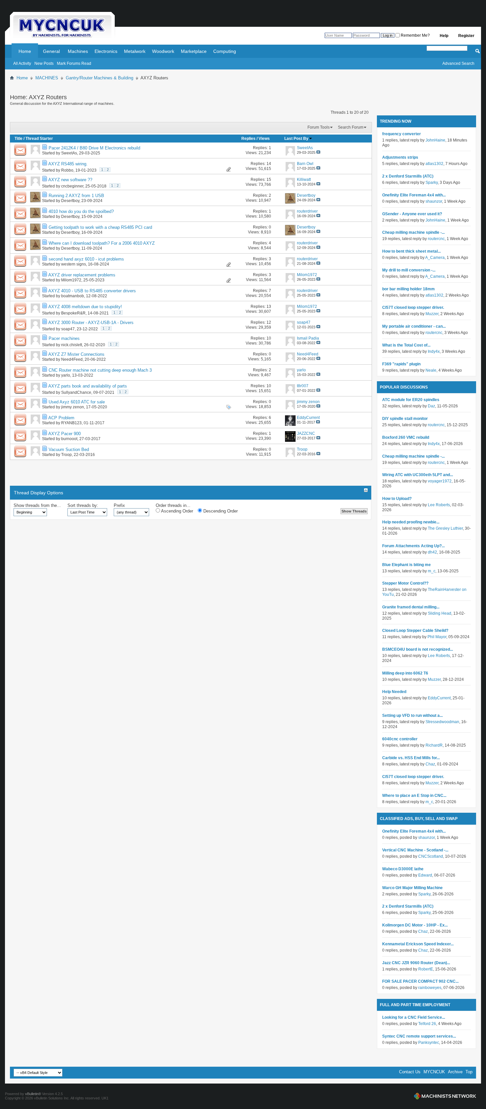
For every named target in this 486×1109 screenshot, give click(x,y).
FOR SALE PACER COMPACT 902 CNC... (420, 981)
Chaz (430, 764)
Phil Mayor (436, 637)
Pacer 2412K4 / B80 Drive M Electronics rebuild (94, 147)
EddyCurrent (439, 698)
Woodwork (163, 51)
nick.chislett (71, 345)
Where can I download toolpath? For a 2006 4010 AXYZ (102, 243)
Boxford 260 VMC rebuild (405, 437)
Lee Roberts (439, 505)
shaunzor (433, 201)
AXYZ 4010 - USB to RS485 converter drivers (92, 290)
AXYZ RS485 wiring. (68, 163)
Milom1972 (71, 280)
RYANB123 (71, 423)
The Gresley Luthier (445, 528)
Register (466, 35)
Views (264, 138)
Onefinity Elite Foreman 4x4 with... (414, 195)
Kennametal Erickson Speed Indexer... (418, 944)
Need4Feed (72, 359)
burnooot (69, 438)
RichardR (434, 745)
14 (268, 163)
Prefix (119, 505)
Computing (224, 51)
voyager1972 (440, 481)
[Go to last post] (318, 152)
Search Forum (350, 127)
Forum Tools (318, 127)
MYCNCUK (434, 1071)
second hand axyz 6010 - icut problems (86, 259)
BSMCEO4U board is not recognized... (417, 649)
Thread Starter (39, 138)
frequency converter (401, 134)
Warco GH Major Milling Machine (412, 887)
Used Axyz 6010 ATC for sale (77, 401)
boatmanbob (72, 296)
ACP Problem (61, 417)
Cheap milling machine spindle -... (413, 232)
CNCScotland (430, 856)
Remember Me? (415, 35)
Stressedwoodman (442, 721)
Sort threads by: (82, 505)
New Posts (44, 63)
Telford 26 (427, 1023)
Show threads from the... (37, 505)
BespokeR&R (73, 313)
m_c (431, 571)
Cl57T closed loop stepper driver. (413, 307)
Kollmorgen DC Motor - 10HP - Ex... (415, 925)
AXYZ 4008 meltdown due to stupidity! (85, 306)
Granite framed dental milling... (410, 607)
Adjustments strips (400, 157)
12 (268, 322)
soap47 (68, 329)
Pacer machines (64, 338)
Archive (455, 1071)
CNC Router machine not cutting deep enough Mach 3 (100, 370)
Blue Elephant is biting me (406, 564)
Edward (425, 875)
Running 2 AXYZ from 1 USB (76, 195)
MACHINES (46, 77)
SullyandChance (76, 392)
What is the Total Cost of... (406, 345)
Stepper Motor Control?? (405, 583)
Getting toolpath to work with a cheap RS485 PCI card (100, 227)
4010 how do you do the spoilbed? (81, 211)
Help (444, 35)
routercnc (436, 238)
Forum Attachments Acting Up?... (413, 546)
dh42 (432, 552)
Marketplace (194, 51)
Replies (248, 138)
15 (268, 179)
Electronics (106, 51)
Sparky (431, 182)
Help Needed (394, 691)
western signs (73, 264)
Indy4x (434, 351)
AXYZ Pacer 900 (64, 433)
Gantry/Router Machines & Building (99, 77)
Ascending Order (176, 511)
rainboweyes (429, 987)
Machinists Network (445, 1096)
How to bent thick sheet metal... (411, 251)
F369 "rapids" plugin (401, 364)
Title (18, 138)
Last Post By (296, 138)
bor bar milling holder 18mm (408, 289)
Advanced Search (458, 63)
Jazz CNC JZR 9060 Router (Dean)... (416, 963)
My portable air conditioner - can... (414, 326)
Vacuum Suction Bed (69, 449)
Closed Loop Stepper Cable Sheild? (415, 630)
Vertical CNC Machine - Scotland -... (415, 850)
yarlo (65, 375)
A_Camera (435, 257)
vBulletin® (33, 1094)
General (51, 51)
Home (25, 51)
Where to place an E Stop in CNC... (414, 795)
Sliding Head (439, 613)
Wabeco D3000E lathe (403, 869)
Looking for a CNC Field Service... (413, 1017)
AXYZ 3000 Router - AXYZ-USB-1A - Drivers (91, 322)
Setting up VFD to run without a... (412, 715)
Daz (431, 406)
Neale (430, 370)
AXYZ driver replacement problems (81, 274)
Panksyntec (428, 1042)
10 (268, 338)
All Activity (22, 63)
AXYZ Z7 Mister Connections (76, 354)
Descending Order (220, 511)
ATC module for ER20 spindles (410, 399)
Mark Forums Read (74, 63)
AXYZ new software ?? (70, 179)
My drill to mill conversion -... (408, 270)
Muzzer (431, 313)
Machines (78, 51)
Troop (66, 454)
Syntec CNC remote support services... (419, 1036)
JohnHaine (435, 140)
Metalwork (134, 51)
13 (268, 306)
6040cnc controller (400, 739)
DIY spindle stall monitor (405, 418)
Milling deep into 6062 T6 (405, 673)
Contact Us (410, 1071)
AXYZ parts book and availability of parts (87, 386)
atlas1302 (434, 163)
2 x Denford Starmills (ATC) (407, 176)
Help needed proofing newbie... (410, 522)
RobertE (425, 969)
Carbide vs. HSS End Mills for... (411, 758)
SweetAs (69, 153)
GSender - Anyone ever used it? (412, 214)
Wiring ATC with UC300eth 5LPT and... (417, 474)
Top (469, 1071)
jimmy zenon (72, 407)
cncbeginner (72, 186)
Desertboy (70, 200)
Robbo (67, 170)
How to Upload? (397, 498)
